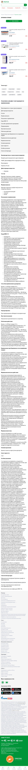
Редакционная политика (6, 631)
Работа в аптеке (4, 671)
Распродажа (10, 8)
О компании (4, 622)
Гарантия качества (5, 634)
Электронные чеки (5, 652)
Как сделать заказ (5, 594)
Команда (3, 625)
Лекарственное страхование (7, 632)
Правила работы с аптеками (7, 640)
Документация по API (6, 663)
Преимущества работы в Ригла (8, 670)
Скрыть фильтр (15, 21)
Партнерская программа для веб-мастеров (10, 666)
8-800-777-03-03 (5, 737)
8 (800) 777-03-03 (15, 710)
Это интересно (4, 599)
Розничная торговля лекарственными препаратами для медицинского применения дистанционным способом (13, 615)
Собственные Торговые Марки (8, 665)
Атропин (6, 171)
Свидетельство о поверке (6, 635)
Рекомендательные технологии (8, 638)
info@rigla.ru (11, 753)
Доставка (3, 597)
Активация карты (5, 645)
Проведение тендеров (6, 656)
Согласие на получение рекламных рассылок (11, 618)
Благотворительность (6, 628)
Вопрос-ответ (4, 651)
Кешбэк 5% (17, 8)
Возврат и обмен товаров (6, 609)
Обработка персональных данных (8, 617)
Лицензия (3, 603)
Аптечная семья (4, 643)
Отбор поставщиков (5, 662)
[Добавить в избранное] (8, 30)
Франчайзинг (4, 657)
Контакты (3, 626)
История (3, 623)
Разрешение (4, 605)
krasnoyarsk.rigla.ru (22, 703)
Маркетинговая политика (6, 608)
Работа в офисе (4, 673)
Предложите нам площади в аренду (9, 660)
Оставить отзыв (4, 629)
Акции (3, 8)
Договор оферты (5, 611)
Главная (2, 14)
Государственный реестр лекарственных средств (13, 582)
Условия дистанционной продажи (8, 606)
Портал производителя (6, 659)
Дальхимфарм (12, 32)
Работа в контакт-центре (6, 674)
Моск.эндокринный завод (14, 59)
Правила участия (5, 646)
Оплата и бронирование (6, 596)
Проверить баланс (5, 648)
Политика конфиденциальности (8, 600)
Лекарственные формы (9, 14)
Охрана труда (4, 676)
